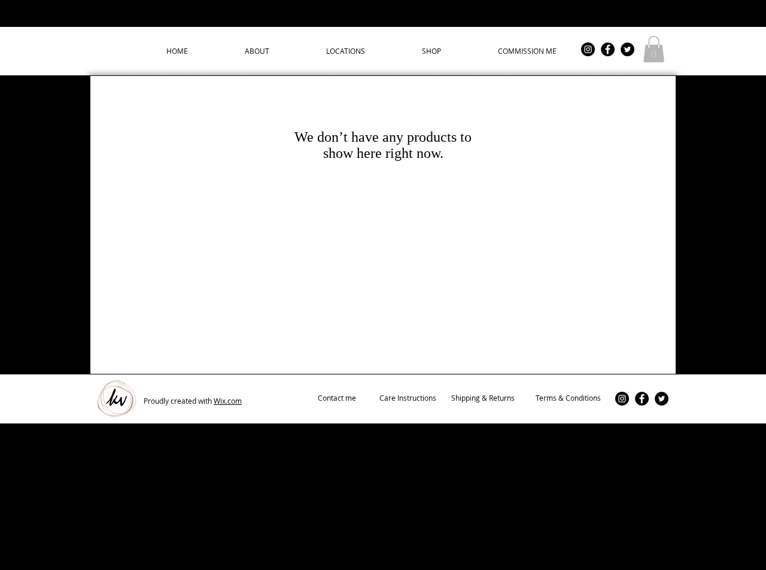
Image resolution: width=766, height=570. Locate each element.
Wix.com (228, 401)
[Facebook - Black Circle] (608, 49)
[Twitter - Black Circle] (627, 49)
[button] (654, 49)
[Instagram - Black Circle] (588, 49)
